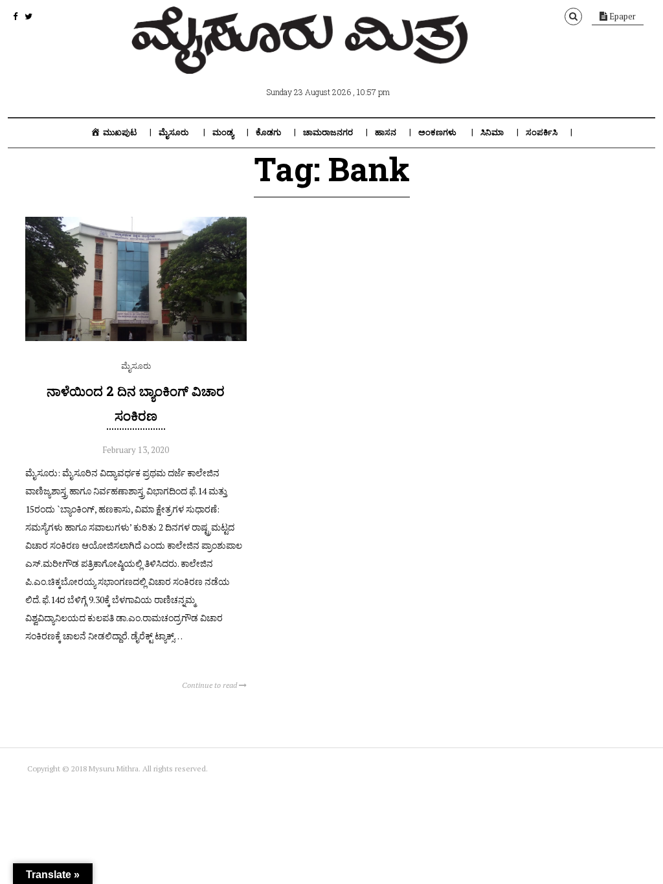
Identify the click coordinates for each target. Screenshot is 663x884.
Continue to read (210, 685)
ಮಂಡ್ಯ (223, 132)
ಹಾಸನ (385, 132)
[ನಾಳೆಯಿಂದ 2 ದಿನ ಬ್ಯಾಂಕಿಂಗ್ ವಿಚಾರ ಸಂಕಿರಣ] (136, 338)
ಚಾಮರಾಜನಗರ (328, 132)
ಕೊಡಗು (268, 132)
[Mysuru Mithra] (302, 59)
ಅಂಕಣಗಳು (437, 132)
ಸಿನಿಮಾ (492, 132)
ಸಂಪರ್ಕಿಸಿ (541, 132)
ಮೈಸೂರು (173, 132)
